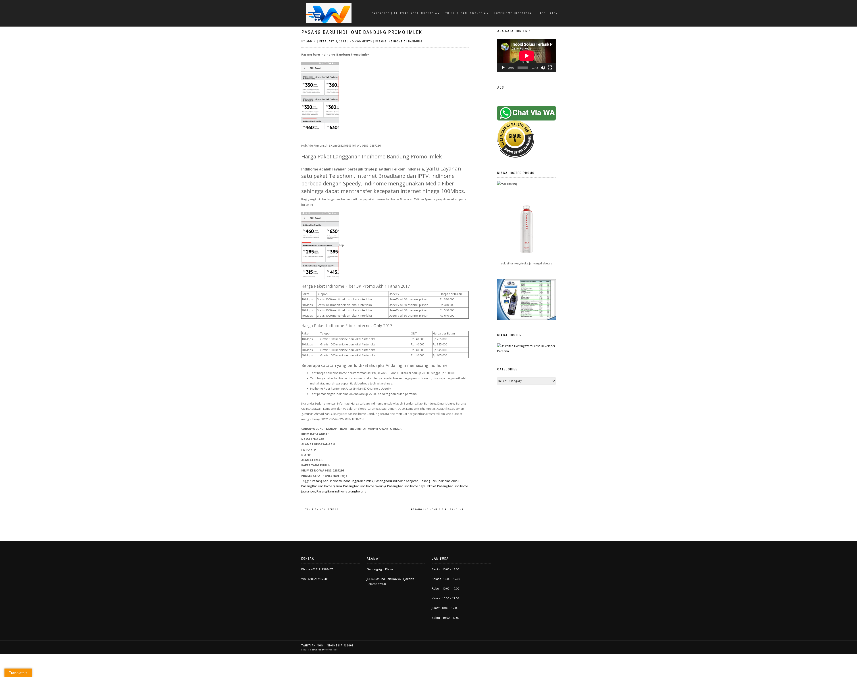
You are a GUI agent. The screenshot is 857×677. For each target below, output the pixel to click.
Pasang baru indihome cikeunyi (364, 486)
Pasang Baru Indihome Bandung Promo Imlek (361, 32)
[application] (526, 55)
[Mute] (543, 67)
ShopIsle (306, 649)
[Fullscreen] (550, 67)
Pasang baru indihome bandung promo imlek (342, 481)
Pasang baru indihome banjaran (396, 481)
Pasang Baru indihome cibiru (439, 481)
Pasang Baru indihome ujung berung (341, 491)
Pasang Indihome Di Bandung (398, 41)
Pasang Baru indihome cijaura (321, 486)
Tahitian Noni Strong (320, 509)
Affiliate (548, 13)
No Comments (361, 41)
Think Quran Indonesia (465, 13)
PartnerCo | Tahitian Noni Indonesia (404, 13)
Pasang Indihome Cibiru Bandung (440, 509)
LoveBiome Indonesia (513, 13)
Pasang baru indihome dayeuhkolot (411, 486)
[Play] (503, 67)
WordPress (331, 649)
